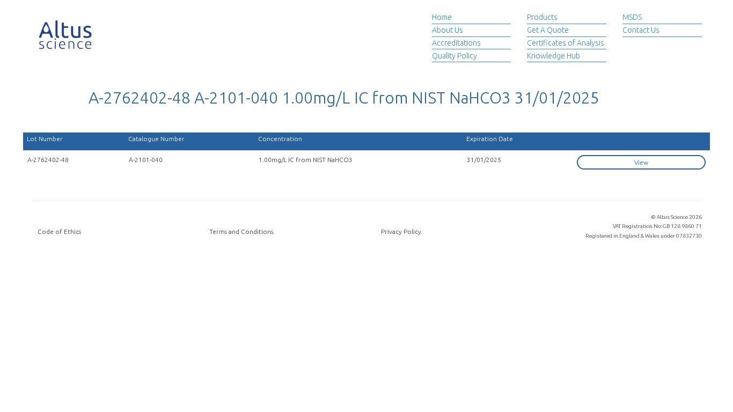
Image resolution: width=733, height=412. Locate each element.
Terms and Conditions (241, 231)
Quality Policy (454, 56)
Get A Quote (548, 30)
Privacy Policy (401, 231)
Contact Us (640, 30)
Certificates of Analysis (565, 43)
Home (442, 17)
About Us (447, 30)
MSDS (632, 17)
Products (542, 17)
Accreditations (456, 43)
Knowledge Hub (553, 56)
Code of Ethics (59, 231)
